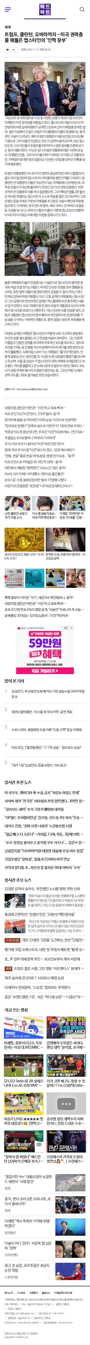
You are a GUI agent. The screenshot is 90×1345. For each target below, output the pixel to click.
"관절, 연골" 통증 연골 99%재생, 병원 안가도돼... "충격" (40, 456)
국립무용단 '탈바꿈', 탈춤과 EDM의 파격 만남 (37, 859)
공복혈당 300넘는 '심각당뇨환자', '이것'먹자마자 (36, 616)
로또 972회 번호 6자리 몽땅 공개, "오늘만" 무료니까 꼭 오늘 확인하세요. (45, 610)
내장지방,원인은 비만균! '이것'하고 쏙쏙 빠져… (35, 408)
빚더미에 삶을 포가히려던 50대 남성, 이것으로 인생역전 (40, 420)
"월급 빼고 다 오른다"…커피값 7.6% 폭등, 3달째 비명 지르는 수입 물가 (44, 834)
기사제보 (21, 1293)
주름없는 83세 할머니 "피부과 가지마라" (30, 438)
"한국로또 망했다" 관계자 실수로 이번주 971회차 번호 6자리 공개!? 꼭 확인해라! (45, 426)
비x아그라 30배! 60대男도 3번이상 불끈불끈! (35, 474)
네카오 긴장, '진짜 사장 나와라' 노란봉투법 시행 (38, 826)
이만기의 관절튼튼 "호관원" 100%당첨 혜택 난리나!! (39, 486)
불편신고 (46, 1293)
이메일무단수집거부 (63, 1293)
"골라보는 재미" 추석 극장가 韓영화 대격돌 (34, 809)
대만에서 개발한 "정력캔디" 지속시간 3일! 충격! (35, 468)
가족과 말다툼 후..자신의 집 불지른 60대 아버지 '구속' (43, 868)
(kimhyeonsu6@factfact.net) (32, 389)
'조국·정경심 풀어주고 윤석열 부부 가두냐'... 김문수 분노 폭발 (45, 843)
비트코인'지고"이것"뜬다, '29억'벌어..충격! (32, 414)
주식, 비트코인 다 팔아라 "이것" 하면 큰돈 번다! (35, 444)
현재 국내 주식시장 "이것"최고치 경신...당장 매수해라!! (40, 450)
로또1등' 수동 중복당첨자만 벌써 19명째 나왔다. (36, 480)
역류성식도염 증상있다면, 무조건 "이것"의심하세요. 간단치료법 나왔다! (45, 432)
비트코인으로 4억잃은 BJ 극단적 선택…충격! (34, 462)
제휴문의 (33, 1293)
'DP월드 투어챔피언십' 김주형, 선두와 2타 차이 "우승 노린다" (44, 818)
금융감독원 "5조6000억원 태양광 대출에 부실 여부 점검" (44, 851)
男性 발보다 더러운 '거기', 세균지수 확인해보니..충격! (39, 598)
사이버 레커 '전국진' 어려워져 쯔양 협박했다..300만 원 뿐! (43, 801)
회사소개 (8, 1293)
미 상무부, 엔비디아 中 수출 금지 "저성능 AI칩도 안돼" (42, 793)
